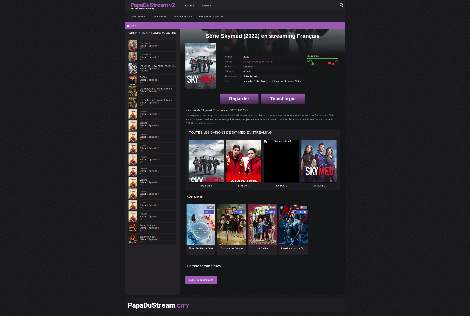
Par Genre (138, 16)
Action (247, 61)
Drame (256, 61)
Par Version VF (183, 16)
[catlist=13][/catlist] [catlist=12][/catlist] (200, 225)
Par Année (159, 16)
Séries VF (267, 61)
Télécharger (283, 98)
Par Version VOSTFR (211, 16)
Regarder (239, 98)
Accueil (189, 5)
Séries (206, 5)
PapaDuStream (158, 305)
